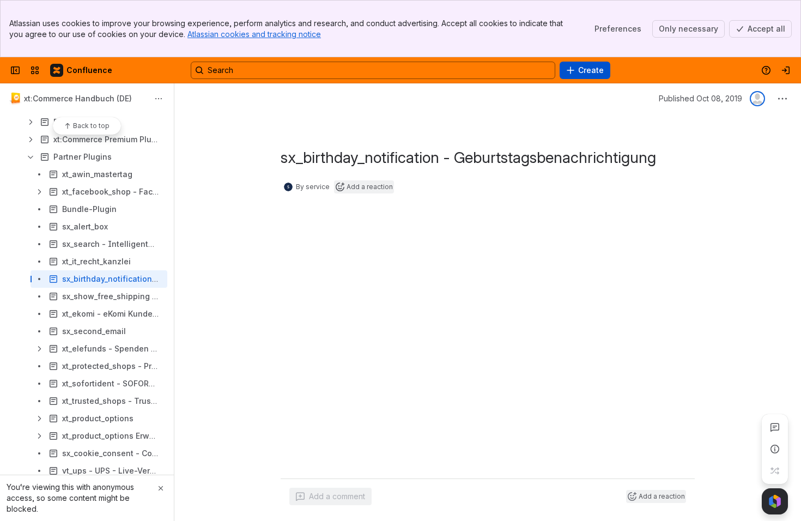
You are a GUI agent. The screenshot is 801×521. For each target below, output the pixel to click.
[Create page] (775, 471)
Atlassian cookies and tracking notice (254, 34)
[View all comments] (775, 427)
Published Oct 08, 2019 (700, 98)
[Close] (160, 488)
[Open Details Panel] (775, 449)
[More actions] (158, 98)
